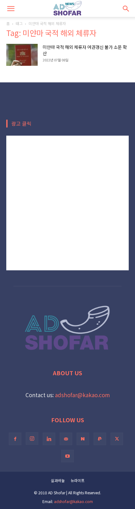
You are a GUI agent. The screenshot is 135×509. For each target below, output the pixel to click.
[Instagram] (32, 438)
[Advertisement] (67, 203)
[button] (11, 8)
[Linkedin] (49, 439)
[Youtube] (67, 456)
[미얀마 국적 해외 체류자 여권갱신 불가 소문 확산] (22, 55)
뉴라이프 (77, 480)
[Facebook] (15, 439)
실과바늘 (58, 480)
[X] (117, 439)
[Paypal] (100, 439)
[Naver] (83, 439)
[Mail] (66, 439)
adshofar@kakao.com (82, 395)
